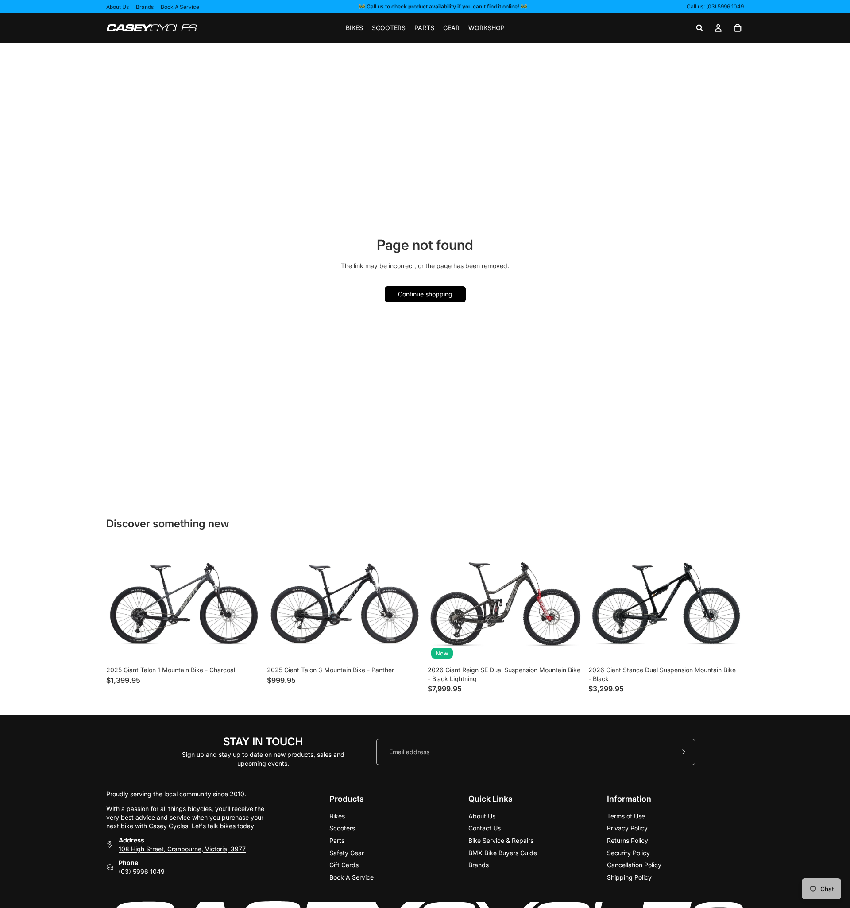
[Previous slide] (441, 604)
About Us (117, 7)
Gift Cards (344, 865)
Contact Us (484, 828)
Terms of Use (626, 815)
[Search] (699, 28)
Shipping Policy (629, 877)
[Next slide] (569, 604)
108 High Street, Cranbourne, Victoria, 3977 (182, 848)
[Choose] (248, 648)
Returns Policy (627, 840)
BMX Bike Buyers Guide (502, 852)
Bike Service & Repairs (500, 840)
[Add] (569, 648)
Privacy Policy (627, 828)
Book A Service (180, 7)
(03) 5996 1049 (142, 871)
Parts (336, 840)
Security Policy (628, 852)
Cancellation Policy (634, 865)
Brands (145, 7)
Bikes (337, 815)
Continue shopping (425, 294)
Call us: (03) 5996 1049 (715, 6)
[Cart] (737, 28)
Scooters (342, 828)
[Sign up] (681, 751)
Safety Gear (346, 852)
